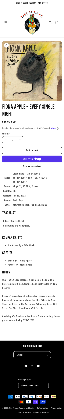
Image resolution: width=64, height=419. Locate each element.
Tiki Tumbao (14, 408)
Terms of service (24, 412)
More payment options (32, 166)
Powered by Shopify (26, 408)
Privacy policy (56, 408)
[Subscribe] (47, 354)
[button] (6, 22)
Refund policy (42, 408)
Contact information (41, 412)
